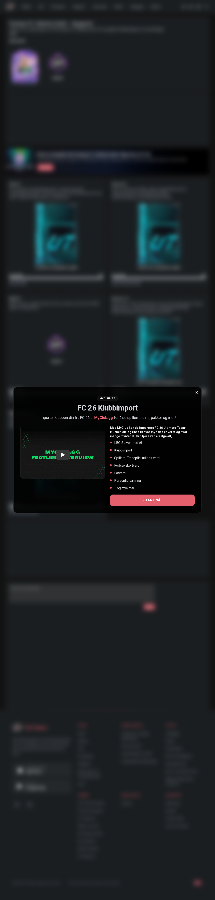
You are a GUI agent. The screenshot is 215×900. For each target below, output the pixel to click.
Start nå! (152, 500)
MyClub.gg (103, 417)
